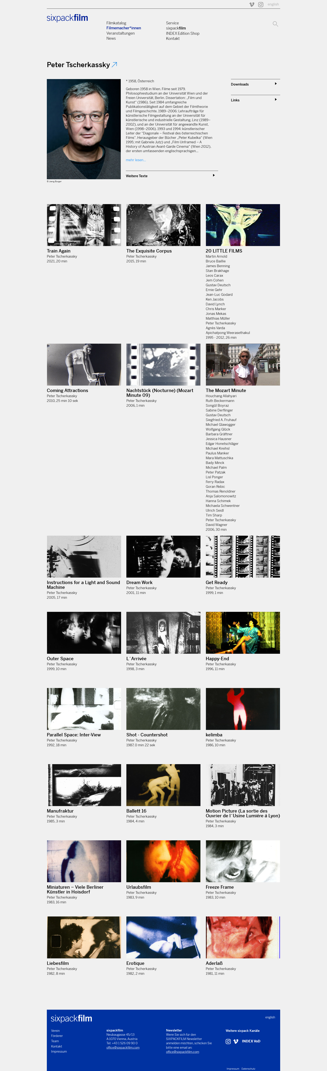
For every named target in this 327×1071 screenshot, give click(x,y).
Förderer (57, 1036)
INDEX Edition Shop (182, 33)
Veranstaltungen (120, 33)
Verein (55, 1031)
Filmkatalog (116, 23)
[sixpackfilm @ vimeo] (235, 1041)
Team (55, 1041)
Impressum (59, 1051)
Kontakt (173, 38)
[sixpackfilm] (71, 1019)
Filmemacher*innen (123, 28)
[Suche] (275, 23)
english (273, 4)
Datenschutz (248, 1068)
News (111, 38)
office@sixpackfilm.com (122, 1048)
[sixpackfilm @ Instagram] (259, 4)
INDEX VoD (251, 1041)
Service (172, 23)
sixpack (176, 28)
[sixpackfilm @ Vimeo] (250, 4)
